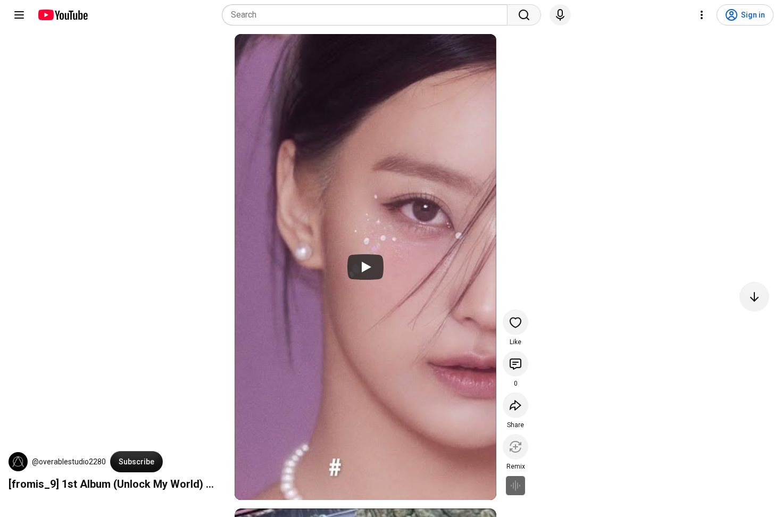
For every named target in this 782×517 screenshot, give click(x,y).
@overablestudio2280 (69, 461)
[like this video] (515, 322)
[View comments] (515, 364)
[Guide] (19, 15)
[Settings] (701, 15)
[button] (18, 461)
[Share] (515, 405)
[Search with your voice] (560, 15)
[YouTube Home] (62, 15)
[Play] (365, 267)
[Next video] (754, 297)
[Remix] (515, 447)
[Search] (524, 15)
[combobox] (368, 15)
